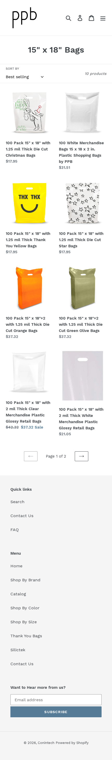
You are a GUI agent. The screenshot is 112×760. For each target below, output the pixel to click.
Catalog (18, 593)
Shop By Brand (25, 579)
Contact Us (21, 515)
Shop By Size (23, 621)
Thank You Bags (26, 635)
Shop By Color (25, 607)
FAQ (14, 529)
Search (17, 501)
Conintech (46, 743)
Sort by (12, 68)
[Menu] (103, 18)
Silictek (17, 649)
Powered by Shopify (72, 743)
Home (16, 565)
